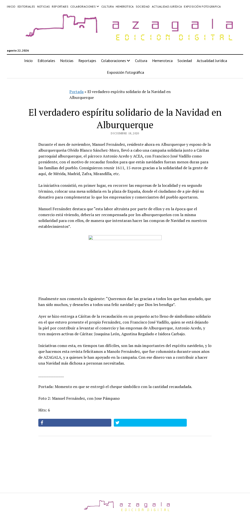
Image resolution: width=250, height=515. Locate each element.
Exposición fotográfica (202, 6)
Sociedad (143, 6)
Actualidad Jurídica (167, 6)
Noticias (43, 6)
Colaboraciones (83, 6)
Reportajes (60, 6)
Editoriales (26, 6)
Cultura (107, 6)
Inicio (11, 6)
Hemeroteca (125, 6)
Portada (76, 91)
